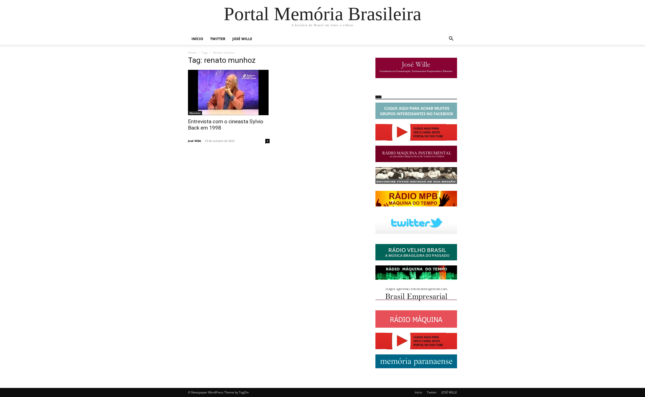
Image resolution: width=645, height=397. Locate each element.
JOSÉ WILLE (242, 38)
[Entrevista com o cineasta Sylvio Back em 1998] (229, 92)
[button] (451, 39)
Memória (195, 113)
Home (192, 52)
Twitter (217, 38)
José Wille (194, 141)
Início (197, 38)
